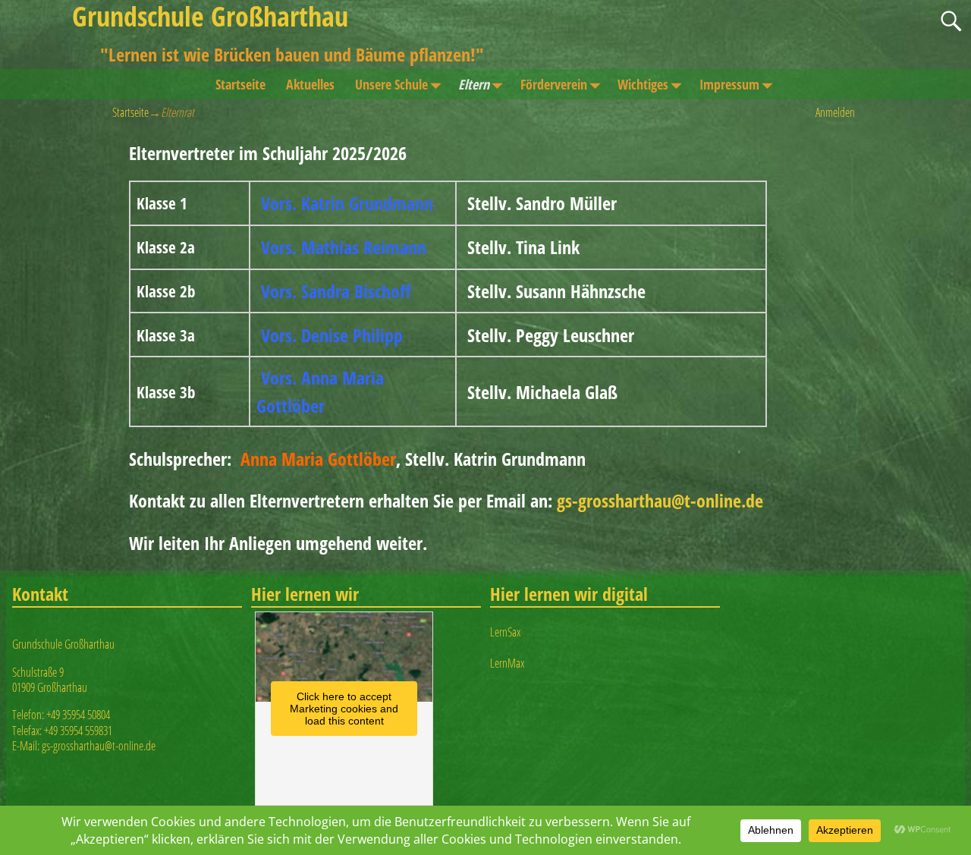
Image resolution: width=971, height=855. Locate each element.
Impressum (729, 84)
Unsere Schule (391, 84)
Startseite (240, 84)
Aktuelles (310, 84)
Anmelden (835, 112)
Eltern (473, 84)
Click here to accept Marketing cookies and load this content (344, 708)
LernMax (507, 663)
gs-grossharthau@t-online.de (660, 500)
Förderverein (553, 84)
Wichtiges (642, 84)
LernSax (505, 632)
